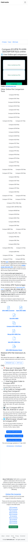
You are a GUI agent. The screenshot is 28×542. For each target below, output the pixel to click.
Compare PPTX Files (14, 158)
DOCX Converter (13, 509)
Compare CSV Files (21, 199)
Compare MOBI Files (14, 210)
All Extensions (10, 446)
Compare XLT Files (20, 121)
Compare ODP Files (14, 184)
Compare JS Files (20, 255)
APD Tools (15, 42)
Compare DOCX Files (14, 106)
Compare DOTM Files (14, 113)
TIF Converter (13, 516)
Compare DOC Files (14, 98)
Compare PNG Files (14, 236)
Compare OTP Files (14, 188)
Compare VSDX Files (14, 166)
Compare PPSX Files (14, 154)
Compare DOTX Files (14, 117)
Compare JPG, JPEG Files (14, 233)
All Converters (13, 527)
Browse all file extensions (14, 432)
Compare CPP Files (8, 255)
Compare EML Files (14, 240)
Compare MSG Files (8, 248)
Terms (12, 536)
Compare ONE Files (14, 177)
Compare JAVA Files (14, 251)
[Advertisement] (14, 25)
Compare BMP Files (7, 229)
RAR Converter (13, 523)
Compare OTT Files (7, 195)
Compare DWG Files (14, 222)
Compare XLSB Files (14, 132)
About (3, 536)
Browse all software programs (14, 436)
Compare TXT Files (7, 199)
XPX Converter (13, 521)
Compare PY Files (7, 259)
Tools (9, 42)
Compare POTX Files (14, 147)
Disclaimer (22, 536)
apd (7, 262)
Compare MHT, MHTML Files (14, 207)
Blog (14, 537)
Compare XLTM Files (14, 128)
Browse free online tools (14, 440)
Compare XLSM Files (14, 136)
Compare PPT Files (14, 162)
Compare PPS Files (14, 151)
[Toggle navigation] (25, 2)
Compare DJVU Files (14, 218)
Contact (8, 536)
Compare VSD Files (7, 169)
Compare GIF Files (21, 229)
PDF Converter (13, 507)
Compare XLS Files (7, 121)
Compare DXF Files (14, 225)
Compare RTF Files (21, 195)
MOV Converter (13, 518)
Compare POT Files (14, 143)
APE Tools (19, 363)
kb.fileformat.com (11, 86)
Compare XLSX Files (14, 124)
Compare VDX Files (21, 173)
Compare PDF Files (14, 95)
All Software (18, 446)
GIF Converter (13, 519)
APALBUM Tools (10, 363)
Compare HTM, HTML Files (14, 203)
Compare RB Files (20, 259)
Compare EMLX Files (14, 244)
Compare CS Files (21, 248)
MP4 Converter (13, 512)
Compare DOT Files (14, 110)
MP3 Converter (13, 514)
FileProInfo (5, 2)
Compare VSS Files (21, 169)
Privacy (17, 536)
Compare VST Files (7, 173)
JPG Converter (13, 511)
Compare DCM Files (14, 214)
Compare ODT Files (14, 180)
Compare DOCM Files (14, 102)
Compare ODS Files (14, 192)
